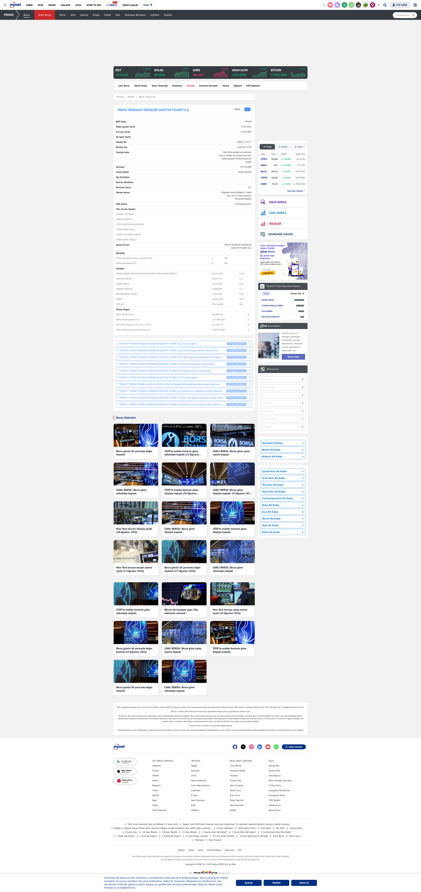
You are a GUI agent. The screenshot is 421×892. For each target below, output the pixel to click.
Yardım (191, 850)
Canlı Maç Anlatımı (200, 785)
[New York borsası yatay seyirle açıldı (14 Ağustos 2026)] (232, 593)
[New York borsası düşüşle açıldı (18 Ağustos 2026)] (136, 512)
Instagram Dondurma (279, 790)
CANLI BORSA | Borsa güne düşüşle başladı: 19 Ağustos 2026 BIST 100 (232, 491)
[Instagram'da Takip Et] (251, 746)
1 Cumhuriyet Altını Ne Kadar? (276, 832)
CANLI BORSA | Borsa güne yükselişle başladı (131, 491)
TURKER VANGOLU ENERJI (272, 305)
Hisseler (191, 85)
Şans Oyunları (198, 800)
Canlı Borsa (124, 85)
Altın (73, 14)
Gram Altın (265, 828)
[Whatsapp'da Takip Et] (276, 746)
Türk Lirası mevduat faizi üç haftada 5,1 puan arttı (153, 824)
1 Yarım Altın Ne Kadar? (244, 832)
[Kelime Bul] (344, 5)
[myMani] (112, 5)
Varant (226, 85)
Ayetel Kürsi (275, 805)
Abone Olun (293, 356)
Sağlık (194, 765)
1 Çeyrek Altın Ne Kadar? (214, 832)
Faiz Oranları (215, 839)
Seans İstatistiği (160, 85)
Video (155, 805)
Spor (154, 800)
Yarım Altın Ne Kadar (274, 491)
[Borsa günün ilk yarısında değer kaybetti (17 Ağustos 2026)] (184, 551)
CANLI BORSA (277, 213)
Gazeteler (195, 790)
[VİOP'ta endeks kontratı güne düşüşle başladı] (232, 512)
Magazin (156, 785)
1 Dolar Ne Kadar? (125, 835)
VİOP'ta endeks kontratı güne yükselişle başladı (133, 611)
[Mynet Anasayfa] (15, 4)
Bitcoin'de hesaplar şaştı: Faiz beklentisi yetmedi (181, 611)
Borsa (27, 14)
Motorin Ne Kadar (272, 456)
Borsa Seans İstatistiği (241, 760)
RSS (239, 850)
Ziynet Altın (131, 832)
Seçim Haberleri (199, 780)
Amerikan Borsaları (135, 14)
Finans (155, 770)
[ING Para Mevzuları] (372, 5)
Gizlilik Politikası (214, 850)
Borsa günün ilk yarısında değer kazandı (134, 452)
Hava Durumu (237, 805)
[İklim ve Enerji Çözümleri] (358, 5)
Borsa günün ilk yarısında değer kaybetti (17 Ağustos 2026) (182, 569)
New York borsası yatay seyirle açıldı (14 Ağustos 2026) (230, 611)
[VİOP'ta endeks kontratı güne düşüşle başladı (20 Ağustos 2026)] (184, 474)
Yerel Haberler (159, 810)
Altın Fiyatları (237, 785)
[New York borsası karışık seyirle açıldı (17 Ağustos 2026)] (136, 551)
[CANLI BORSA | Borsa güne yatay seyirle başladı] (232, 435)
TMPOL (264, 177)
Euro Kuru (235, 795)
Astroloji (195, 770)
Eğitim (155, 795)
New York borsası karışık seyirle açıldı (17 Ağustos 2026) (134, 569)
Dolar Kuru (235, 790)
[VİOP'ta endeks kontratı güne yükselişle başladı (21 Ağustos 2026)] (184, 435)
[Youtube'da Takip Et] (267, 746)
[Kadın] (365, 5)
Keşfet (233, 810)
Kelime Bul (274, 765)
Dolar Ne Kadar (270, 505)
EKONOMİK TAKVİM (280, 234)
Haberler (156, 765)
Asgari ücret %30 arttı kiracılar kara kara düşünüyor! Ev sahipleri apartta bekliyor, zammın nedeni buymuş (236, 824)
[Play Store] (124, 761)
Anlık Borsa (44, 14)
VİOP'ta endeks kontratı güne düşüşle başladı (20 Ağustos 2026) (181, 491)
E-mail (194, 795)
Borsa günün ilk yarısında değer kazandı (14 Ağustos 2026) (134, 650)
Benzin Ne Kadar (271, 449)
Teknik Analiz (140, 85)
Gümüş (84, 14)
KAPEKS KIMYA (267, 300)
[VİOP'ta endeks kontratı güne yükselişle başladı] (136, 593)
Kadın (155, 780)
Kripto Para (235, 780)
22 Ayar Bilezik (189, 832)
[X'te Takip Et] (243, 746)
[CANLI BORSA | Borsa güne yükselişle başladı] (136, 474)
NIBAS (264, 165)
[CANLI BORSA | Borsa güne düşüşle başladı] (184, 512)
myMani (154, 14)
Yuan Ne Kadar (270, 525)
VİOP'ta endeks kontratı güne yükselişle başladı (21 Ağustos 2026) (181, 452)
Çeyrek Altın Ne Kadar (274, 471)
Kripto (96, 14)
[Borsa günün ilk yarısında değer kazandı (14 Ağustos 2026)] (136, 632)
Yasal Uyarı (229, 850)
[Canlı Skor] (337, 5)
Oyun (271, 760)
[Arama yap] (385, 5)
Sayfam (168, 14)
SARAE (264, 184)
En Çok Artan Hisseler (224, 835)
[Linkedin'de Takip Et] (259, 746)
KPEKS (264, 159)
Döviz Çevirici (273, 369)
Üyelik (200, 850)
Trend (155, 790)
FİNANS (9, 15)
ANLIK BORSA (277, 202)
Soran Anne (274, 770)
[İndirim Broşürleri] (330, 5)
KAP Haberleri (253, 85)
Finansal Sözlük (238, 770)
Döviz (63, 14)
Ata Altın (280, 828)
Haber (107, 14)
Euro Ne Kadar (270, 511)
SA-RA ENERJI (266, 311)
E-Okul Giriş (275, 785)
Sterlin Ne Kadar (271, 518)
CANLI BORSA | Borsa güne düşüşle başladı (179, 530)
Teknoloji (195, 760)
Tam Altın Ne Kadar (273, 484)
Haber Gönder (296, 746)
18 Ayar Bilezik (169, 832)
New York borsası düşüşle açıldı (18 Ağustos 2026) (134, 530)
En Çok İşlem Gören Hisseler (254, 835)
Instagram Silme (277, 795)
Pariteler (199, 839)
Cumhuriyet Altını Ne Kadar (277, 498)
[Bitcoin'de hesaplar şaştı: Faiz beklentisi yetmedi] (184, 593)
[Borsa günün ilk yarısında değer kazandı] (136, 435)
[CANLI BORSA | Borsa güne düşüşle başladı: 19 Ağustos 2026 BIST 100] (232, 474)
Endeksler (177, 85)
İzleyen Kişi (296, 293)
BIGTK (264, 171)
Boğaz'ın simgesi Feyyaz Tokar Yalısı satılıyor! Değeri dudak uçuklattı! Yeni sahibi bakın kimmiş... (163, 828)
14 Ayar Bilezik (149, 832)
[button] (5, 5)
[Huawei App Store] (124, 780)
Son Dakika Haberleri (162, 760)
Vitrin (194, 775)
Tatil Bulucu (275, 775)
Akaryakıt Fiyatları (272, 443)
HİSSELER (275, 224)
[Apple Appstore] (124, 771)
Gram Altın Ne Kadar (273, 478)
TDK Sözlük (274, 800)
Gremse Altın (296, 828)
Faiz (118, 14)
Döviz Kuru (294, 835)
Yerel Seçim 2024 (247, 828)
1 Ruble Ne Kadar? (171, 835)
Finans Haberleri (225, 828)
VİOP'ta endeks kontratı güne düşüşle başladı (230, 530)
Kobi (193, 805)
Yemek (155, 775)
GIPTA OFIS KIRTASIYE (270, 317)
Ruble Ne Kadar (271, 532)
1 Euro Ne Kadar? (148, 835)
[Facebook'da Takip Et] (235, 746)
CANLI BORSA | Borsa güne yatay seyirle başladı (231, 452)
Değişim (238, 85)
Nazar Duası (275, 810)
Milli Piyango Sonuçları (280, 780)
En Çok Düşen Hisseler (197, 835)
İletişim (181, 850)
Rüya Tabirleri (237, 800)
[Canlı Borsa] (351, 5)
